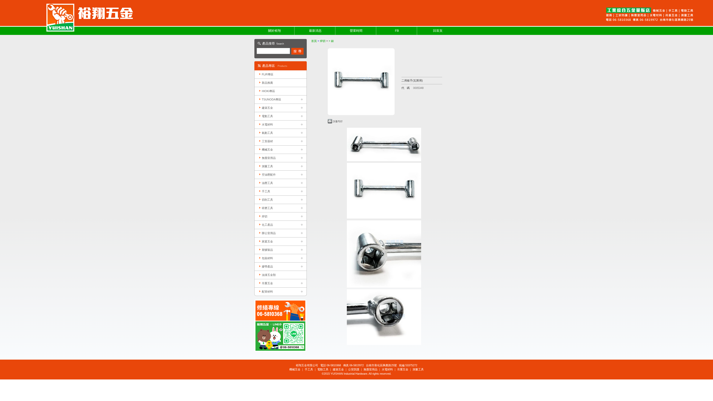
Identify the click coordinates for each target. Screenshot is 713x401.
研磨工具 (267, 208)
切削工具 (267, 199)
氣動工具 (267, 132)
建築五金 (267, 107)
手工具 (266, 191)
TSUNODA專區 (271, 99)
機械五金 (267, 149)
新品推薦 (267, 82)
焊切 (264, 216)
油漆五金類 (269, 274)
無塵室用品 (269, 157)
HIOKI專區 (268, 91)
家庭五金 (267, 241)
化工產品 (267, 224)
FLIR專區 (267, 74)
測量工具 (267, 166)
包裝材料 (267, 258)
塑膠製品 (267, 249)
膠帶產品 (267, 266)
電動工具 (267, 116)
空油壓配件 (269, 174)
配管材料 (267, 291)
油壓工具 (267, 183)
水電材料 (267, 124)
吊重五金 (267, 283)
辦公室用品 (269, 233)
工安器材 (267, 141)
